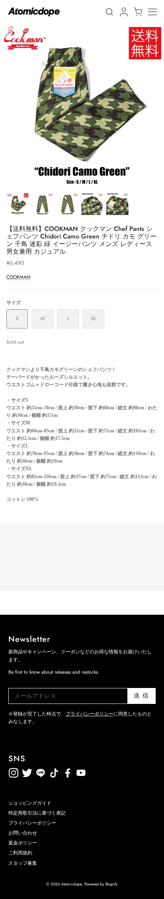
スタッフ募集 (22, 863)
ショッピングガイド (29, 803)
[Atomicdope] (34, 12)
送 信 (141, 695)
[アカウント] (122, 12)
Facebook (81, 771)
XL (93, 318)
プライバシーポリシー (89, 713)
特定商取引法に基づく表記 (37, 813)
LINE (54, 771)
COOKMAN (18, 277)
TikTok (40, 771)
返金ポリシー (108, 771)
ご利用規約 (20, 852)
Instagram (13, 771)
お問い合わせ (22, 832)
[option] (82, 106)
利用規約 (95, 771)
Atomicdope (71, 884)
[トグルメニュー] (156, 12)
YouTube (67, 771)
